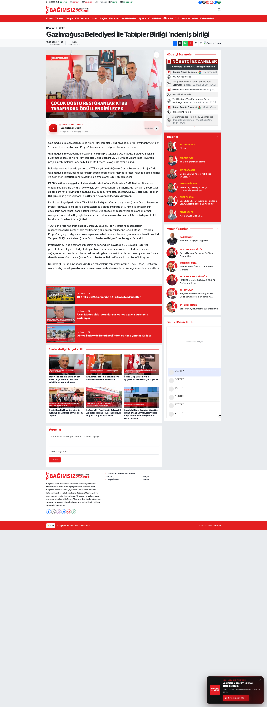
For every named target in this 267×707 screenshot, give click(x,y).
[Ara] (219, 10)
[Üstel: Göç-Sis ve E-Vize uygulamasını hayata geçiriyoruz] (141, 364)
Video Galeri (207, 18)
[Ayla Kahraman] (172, 307)
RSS (52, 525)
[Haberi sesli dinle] (53, 128)
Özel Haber (154, 18)
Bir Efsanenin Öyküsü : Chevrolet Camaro (196, 268)
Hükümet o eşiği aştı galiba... (195, 241)
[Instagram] (58, 511)
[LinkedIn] (63, 511)
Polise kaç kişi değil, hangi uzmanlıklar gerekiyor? (193, 189)
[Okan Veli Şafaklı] (172, 187)
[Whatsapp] (73, 511)
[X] (53, 511)
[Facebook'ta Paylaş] (175, 43)
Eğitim (142, 18)
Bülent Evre (187, 158)
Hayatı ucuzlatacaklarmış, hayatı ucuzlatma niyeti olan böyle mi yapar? (196, 295)
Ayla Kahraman (188, 305)
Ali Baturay (186, 290)
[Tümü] (217, 137)
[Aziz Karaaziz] (172, 173)
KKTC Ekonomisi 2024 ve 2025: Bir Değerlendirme (198, 281)
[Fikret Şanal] (172, 200)
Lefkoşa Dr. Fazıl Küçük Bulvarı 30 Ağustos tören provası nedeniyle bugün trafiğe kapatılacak (103, 412)
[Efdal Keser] (172, 214)
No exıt (183, 148)
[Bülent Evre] (172, 160)
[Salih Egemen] (172, 146)
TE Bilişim (217, 525)
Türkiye (59, 18)
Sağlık (103, 18)
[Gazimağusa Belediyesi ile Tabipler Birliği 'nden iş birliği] (104, 84)
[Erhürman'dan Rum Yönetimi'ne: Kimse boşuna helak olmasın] (104, 364)
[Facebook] (48, 511)
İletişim (146, 480)
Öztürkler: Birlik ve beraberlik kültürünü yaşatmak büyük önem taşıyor (66, 412)
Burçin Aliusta (188, 263)
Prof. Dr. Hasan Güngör (193, 277)
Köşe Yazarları (190, 18)
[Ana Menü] (219, 18)
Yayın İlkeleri (113, 480)
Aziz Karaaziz (187, 170)
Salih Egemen (187, 145)
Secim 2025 (172, 18)
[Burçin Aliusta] (172, 266)
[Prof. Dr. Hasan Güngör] (172, 280)
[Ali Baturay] (172, 293)
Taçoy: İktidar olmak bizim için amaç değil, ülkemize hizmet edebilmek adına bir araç (64, 379)
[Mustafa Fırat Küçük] (172, 253)
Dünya (69, 18)
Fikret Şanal (187, 197)
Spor (95, 18)
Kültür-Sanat (82, 18)
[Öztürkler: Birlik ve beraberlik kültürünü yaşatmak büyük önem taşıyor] (66, 397)
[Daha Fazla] (190, 43)
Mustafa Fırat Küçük (191, 250)
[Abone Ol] (212, 43)
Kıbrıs (49, 18)
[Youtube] (68, 511)
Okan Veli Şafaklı (189, 184)
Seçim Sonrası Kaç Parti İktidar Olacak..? (195, 175)
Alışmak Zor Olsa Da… (191, 216)
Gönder (55, 459)
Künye (146, 476)
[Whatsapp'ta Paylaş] (185, 43)
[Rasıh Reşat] (172, 239)
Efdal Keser (186, 212)
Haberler (50, 28)
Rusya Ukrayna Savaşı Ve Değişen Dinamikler (196, 254)
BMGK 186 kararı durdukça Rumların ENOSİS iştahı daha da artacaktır (198, 202)
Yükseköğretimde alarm (192, 162)
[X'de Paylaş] (180, 43)
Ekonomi (114, 18)
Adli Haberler (128, 18)
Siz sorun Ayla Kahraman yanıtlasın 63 (199, 309)
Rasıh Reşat (186, 237)
